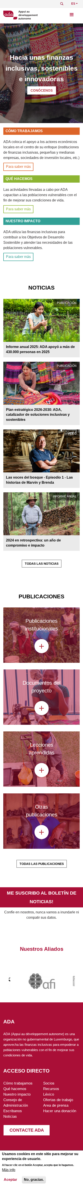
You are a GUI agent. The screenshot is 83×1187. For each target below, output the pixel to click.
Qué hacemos (14, 1089)
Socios (48, 1083)
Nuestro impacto (17, 1094)
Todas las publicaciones (41, 864)
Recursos (51, 1089)
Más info (8, 1170)
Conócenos (42, 90)
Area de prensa (55, 1105)
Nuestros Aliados (41, 949)
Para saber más (18, 166)
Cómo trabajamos (18, 1083)
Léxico (48, 1094)
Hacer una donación (59, 1111)
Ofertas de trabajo (58, 1100)
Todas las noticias (41, 563)
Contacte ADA (27, 1130)
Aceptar (10, 1179)
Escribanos (12, 1111)
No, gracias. (34, 1179)
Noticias (10, 1116)
